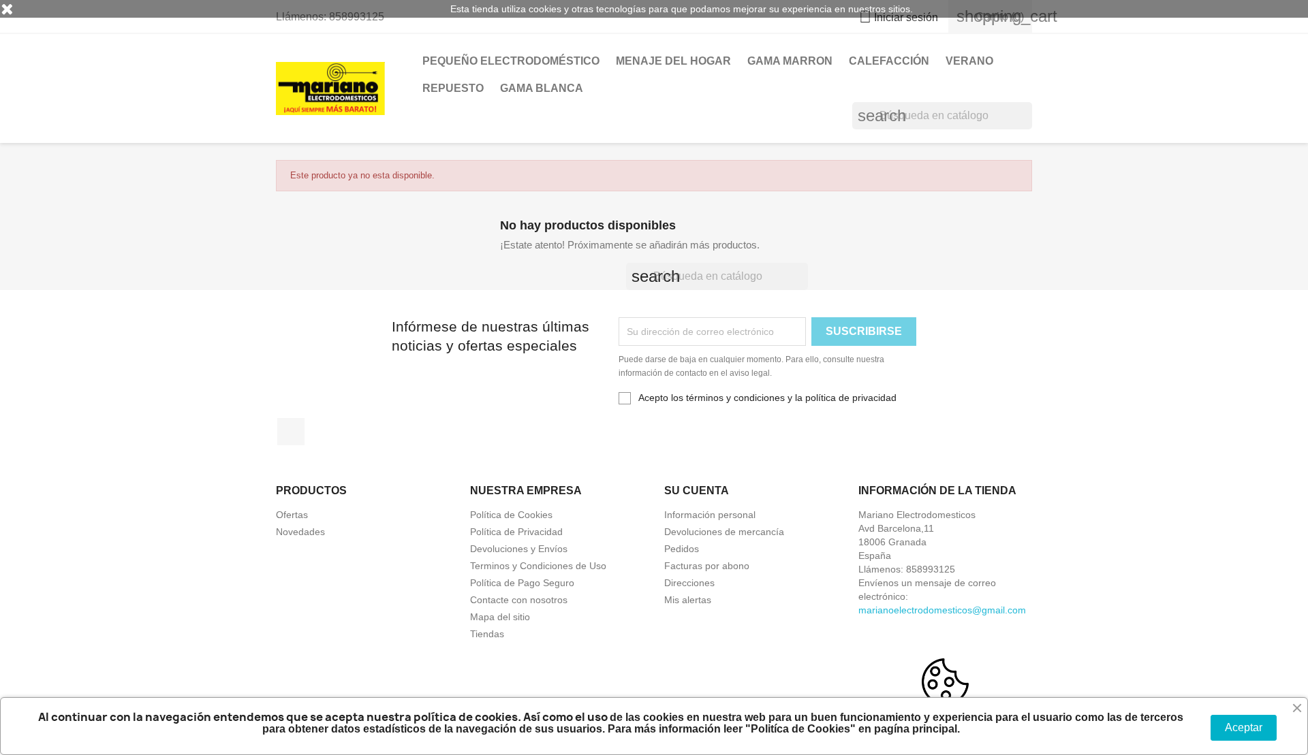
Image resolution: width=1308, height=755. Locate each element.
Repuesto (453, 88)
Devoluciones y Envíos (518, 548)
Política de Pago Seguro (522, 582)
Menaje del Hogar (673, 61)
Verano (969, 61)
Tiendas (487, 633)
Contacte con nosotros (518, 599)
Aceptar (1243, 727)
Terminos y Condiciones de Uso (538, 565)
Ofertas (292, 514)
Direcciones (689, 582)
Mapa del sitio (500, 616)
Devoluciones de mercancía (724, 531)
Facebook (291, 431)
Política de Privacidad (516, 531)
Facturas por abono (706, 565)
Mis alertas (687, 599)
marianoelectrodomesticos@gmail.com (942, 610)
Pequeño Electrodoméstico (511, 61)
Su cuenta (696, 490)
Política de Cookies (511, 514)
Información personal (710, 514)
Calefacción (889, 61)
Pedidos (681, 548)
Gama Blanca (541, 88)
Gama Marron (789, 61)
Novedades (300, 531)
